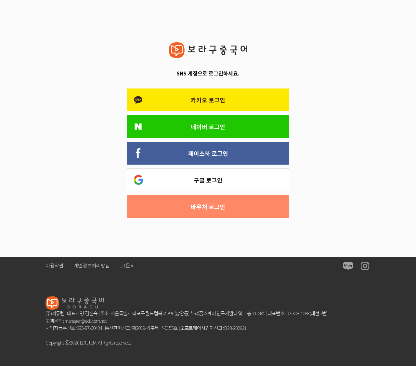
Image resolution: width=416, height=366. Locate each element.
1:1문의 (127, 265)
